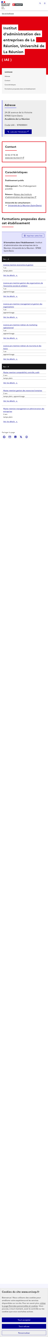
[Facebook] (26, 437)
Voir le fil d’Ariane (8, 13)
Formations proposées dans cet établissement (20, 89)
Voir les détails (9, 275)
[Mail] (9, 437)
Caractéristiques (10, 85)
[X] (21, 437)
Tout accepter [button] (24, 1320)
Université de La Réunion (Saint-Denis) (25, 205)
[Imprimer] (4, 437)
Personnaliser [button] (24, 1333)
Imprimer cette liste (34, 235)
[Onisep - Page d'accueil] (17, 4)
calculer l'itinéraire (18, 131)
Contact (7, 80)
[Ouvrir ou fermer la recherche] (40, 3)
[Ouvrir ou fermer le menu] (45, 3)
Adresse (7, 76)
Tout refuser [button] (24, 1326)
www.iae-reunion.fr (13, 157)
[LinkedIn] (15, 437)
